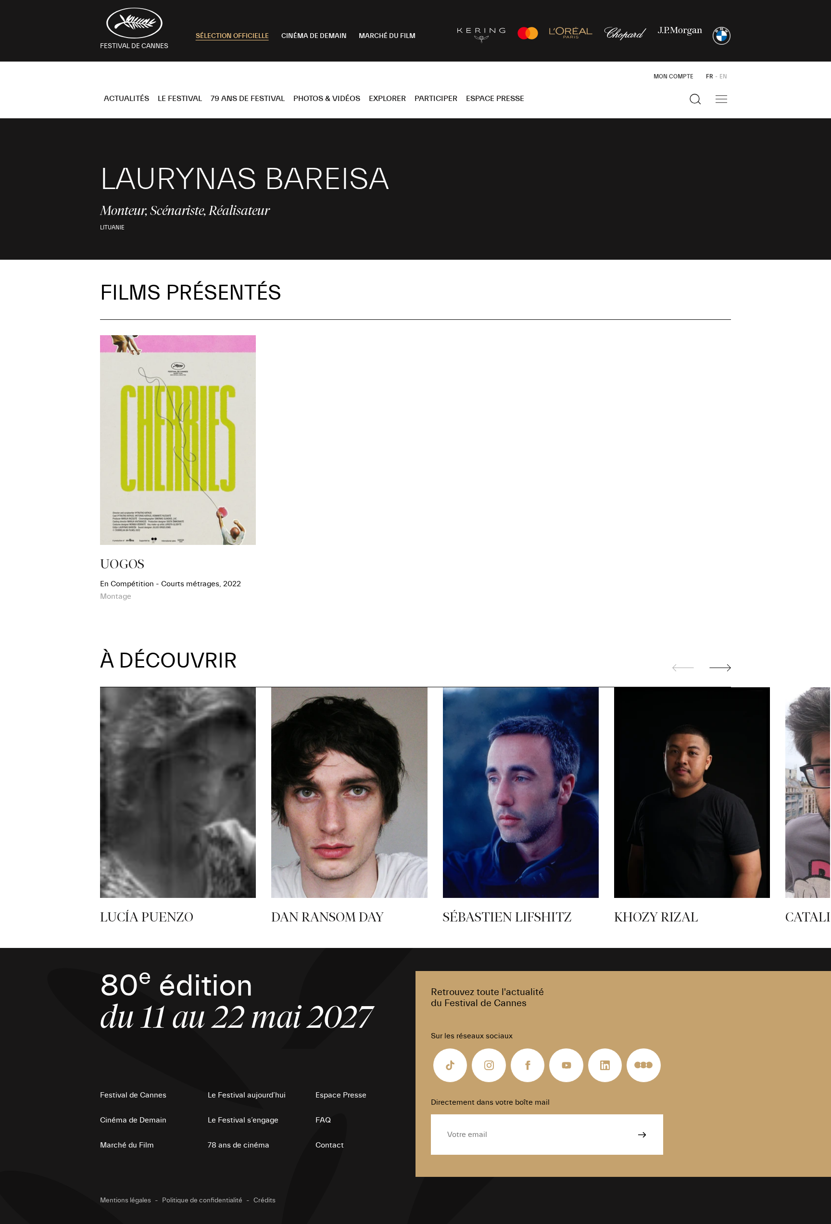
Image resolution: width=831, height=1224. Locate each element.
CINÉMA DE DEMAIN (314, 36)
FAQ (323, 1120)
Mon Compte (673, 76)
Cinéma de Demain (133, 1120)
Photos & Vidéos (326, 98)
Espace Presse (495, 98)
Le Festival (180, 98)
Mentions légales (125, 1200)
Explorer (387, 98)
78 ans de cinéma (238, 1145)
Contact (329, 1145)
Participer (436, 98)
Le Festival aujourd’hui (247, 1095)
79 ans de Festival (248, 98)
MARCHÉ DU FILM (387, 36)
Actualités (126, 98)
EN (723, 76)
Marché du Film (127, 1145)
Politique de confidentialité (202, 1200)
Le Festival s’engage (243, 1120)
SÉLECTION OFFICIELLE (232, 36)
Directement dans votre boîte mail (490, 1102)
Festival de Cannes (133, 1095)
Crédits (264, 1200)
